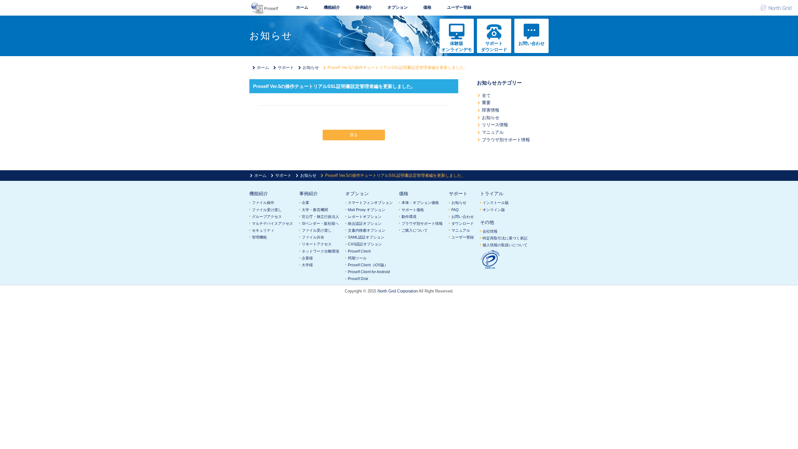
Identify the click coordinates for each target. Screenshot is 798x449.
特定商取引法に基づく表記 (505, 238)
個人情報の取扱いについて (505, 245)
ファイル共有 (313, 237)
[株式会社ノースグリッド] (777, 9)
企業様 (307, 258)
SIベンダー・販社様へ (320, 223)
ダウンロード (462, 223)
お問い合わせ (531, 43)
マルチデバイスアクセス (272, 223)
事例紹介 (364, 7)
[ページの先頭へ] (566, 304)
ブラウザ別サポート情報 (506, 139)
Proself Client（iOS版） (368, 265)
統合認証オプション (365, 223)
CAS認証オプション (365, 244)
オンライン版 (494, 210)
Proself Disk (358, 279)
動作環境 (408, 217)
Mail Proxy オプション (366, 210)
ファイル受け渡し (267, 210)
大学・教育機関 (315, 210)
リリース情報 (495, 124)
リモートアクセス (317, 244)
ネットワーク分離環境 (320, 251)
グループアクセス (267, 217)
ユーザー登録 (459, 7)
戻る (354, 135)
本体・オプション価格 (420, 202)
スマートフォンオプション (370, 202)
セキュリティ (263, 230)
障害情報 (490, 110)
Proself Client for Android (369, 272)
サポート (286, 67)
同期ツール (357, 258)
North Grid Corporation (397, 291)
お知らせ (311, 67)
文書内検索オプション (366, 230)
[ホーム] (265, 12)
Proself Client (359, 251)
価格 (427, 7)
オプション (397, 7)
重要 (486, 102)
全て (486, 95)
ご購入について (414, 230)
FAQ (455, 210)
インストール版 (496, 202)
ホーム (302, 7)
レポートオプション (365, 217)
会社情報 (490, 231)
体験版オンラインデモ (456, 46)
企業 (305, 202)
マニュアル (493, 132)
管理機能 (259, 237)
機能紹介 (332, 7)
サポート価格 (412, 210)
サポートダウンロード (494, 46)
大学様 (307, 265)
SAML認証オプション (366, 237)
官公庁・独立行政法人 (320, 217)
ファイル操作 (263, 202)
